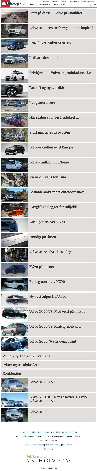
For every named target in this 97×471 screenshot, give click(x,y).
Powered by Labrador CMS (48, 468)
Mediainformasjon (53, 445)
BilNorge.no (25, 432)
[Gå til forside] (13, 3)
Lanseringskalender (44, 4)
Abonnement (38, 445)
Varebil (63, 4)
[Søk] (91, 5)
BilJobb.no (63, 1)
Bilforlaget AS (28, 436)
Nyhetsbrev (67, 445)
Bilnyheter (32, 4)
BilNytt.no (55, 1)
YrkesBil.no (46, 1)
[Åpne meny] (95, 4)
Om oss (28, 445)
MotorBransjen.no (73, 1)
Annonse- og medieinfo (88, 1)
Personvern (48, 449)
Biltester (55, 4)
